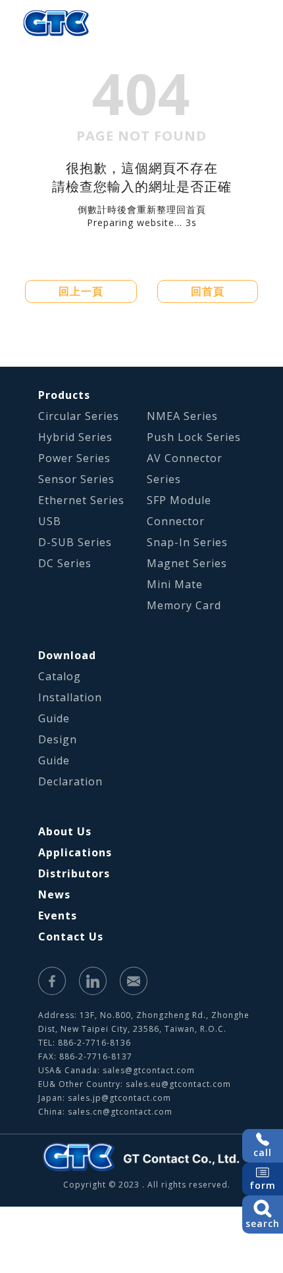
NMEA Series (182, 416)
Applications (75, 852)
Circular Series (78, 416)
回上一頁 (81, 291)
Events (57, 915)
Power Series (74, 458)
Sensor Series (76, 479)
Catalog (59, 676)
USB (49, 521)
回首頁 (207, 291)
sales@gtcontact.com (149, 1070)
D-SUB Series (75, 542)
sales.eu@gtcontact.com (178, 1084)
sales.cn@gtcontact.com (120, 1111)
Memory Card (184, 605)
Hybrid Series (75, 437)
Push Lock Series (194, 437)
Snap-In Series (187, 542)
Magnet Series (187, 563)
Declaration (70, 781)
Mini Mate (175, 584)
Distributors (74, 873)
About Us (64, 831)
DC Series (64, 563)
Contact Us (70, 936)
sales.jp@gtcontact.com (119, 1097)
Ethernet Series (81, 500)
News (54, 894)
